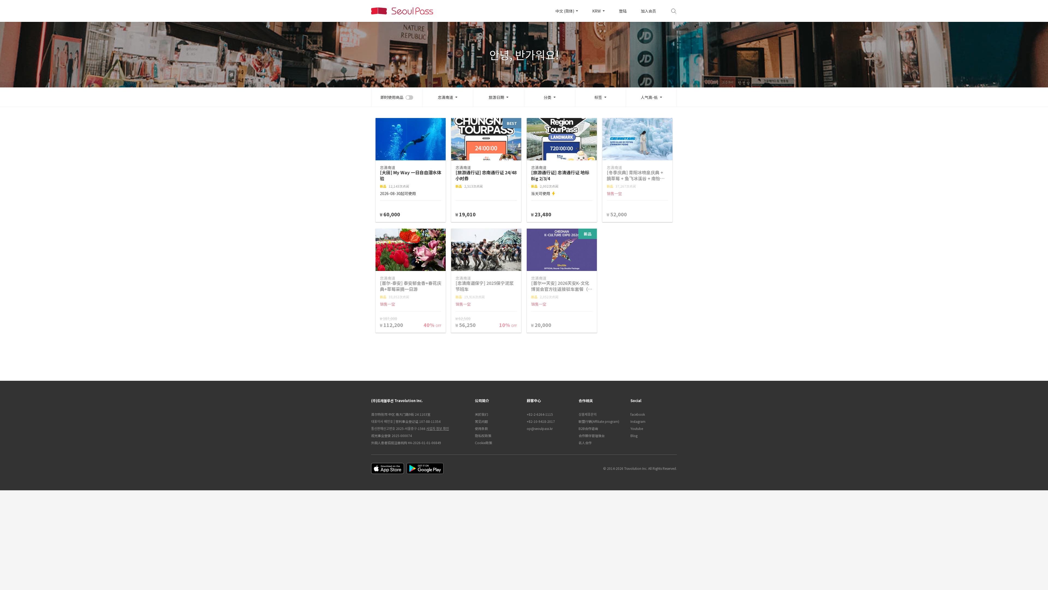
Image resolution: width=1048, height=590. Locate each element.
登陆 (623, 11)
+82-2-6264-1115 (540, 414)
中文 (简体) (565, 11)
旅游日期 (496, 97)
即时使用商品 (391, 97)
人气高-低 (649, 97)
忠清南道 (445, 97)
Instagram (637, 421)
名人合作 (585, 442)
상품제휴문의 (588, 414)
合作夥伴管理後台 (592, 435)
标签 (598, 97)
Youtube (636, 428)
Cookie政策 (483, 442)
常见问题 (481, 421)
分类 (547, 97)
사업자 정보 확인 (437, 428)
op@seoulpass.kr (540, 428)
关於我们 (481, 414)
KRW (597, 11)
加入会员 (648, 11)
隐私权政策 (483, 435)
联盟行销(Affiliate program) (599, 421)
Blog (634, 435)
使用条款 (481, 428)
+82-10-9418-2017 (541, 421)
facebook (637, 414)
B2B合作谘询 (588, 428)
